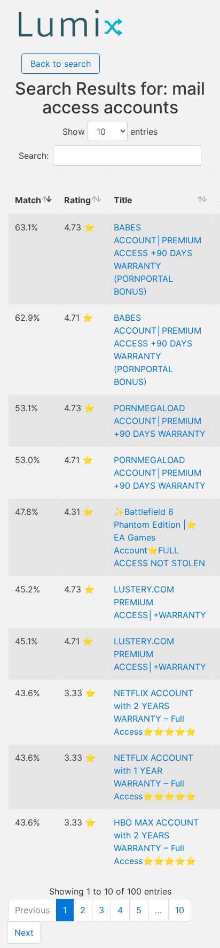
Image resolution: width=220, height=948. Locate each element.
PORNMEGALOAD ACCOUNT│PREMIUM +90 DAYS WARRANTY (160, 421)
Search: (34, 155)
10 (179, 910)
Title (123, 200)
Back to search (60, 63)
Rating (77, 200)
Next (24, 932)
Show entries (110, 131)
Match (28, 200)
